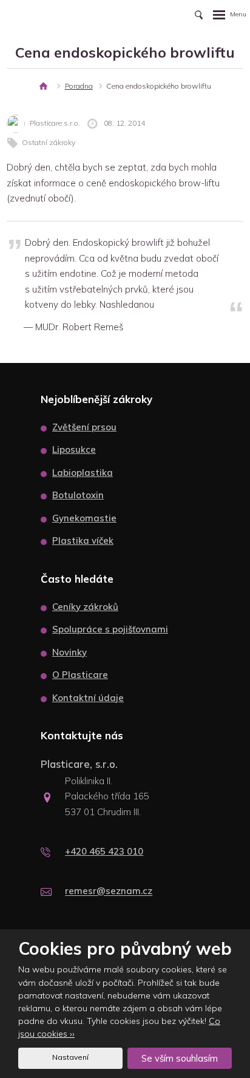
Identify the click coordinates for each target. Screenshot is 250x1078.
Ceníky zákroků (85, 606)
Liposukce (74, 449)
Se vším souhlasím (179, 1058)
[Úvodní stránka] (43, 86)
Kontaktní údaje (88, 697)
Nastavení (70, 1057)
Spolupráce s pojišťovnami (110, 629)
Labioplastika (82, 472)
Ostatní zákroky (48, 142)
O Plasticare (80, 674)
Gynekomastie (84, 518)
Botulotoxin (78, 495)
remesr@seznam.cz (108, 891)
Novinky (69, 652)
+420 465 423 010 (104, 851)
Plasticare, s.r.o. (79, 764)
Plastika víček (82, 540)
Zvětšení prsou (84, 427)
